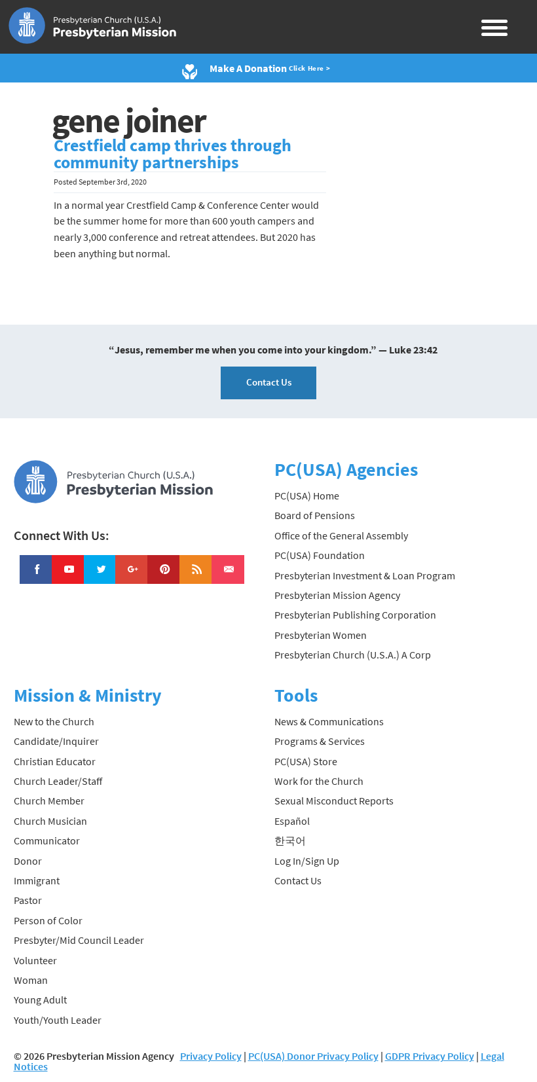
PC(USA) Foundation (319, 555)
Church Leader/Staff (58, 780)
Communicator (47, 840)
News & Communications (329, 721)
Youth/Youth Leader (58, 1019)
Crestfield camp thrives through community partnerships (172, 154)
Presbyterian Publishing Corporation (355, 614)
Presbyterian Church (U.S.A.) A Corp (352, 654)
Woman (31, 979)
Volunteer (35, 960)
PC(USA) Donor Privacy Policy (313, 1055)
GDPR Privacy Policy (429, 1055)
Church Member (49, 800)
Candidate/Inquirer (56, 741)
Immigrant (37, 880)
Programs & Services (319, 741)
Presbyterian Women (320, 634)
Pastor (28, 900)
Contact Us (268, 382)
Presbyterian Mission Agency (337, 595)
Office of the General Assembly (341, 535)
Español (292, 820)
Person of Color (48, 920)
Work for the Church (318, 780)
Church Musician (50, 820)
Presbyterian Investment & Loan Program (364, 575)
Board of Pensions (314, 515)
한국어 (290, 840)
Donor (28, 860)
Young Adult (40, 999)
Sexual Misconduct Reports (334, 800)
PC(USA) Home (306, 495)
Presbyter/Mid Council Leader (79, 940)
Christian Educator (55, 761)
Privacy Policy (211, 1055)
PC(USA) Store (305, 761)
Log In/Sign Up (306, 860)
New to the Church (54, 721)
